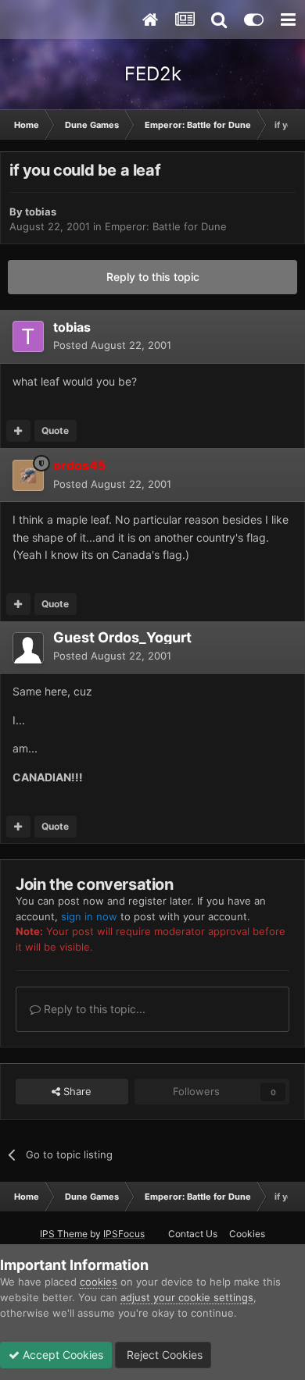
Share (76, 1091)
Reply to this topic (152, 276)
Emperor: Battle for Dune (166, 226)
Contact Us (192, 1234)
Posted (112, 345)
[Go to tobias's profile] (28, 336)
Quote (55, 430)
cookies (98, 1281)
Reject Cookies (163, 1354)
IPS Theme (64, 1234)
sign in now (89, 916)
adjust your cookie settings (186, 1297)
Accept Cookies (61, 1354)
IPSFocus (124, 1234)
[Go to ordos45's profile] (28, 475)
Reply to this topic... (93, 1008)
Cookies (247, 1234)
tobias (40, 211)
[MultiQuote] (18, 431)
